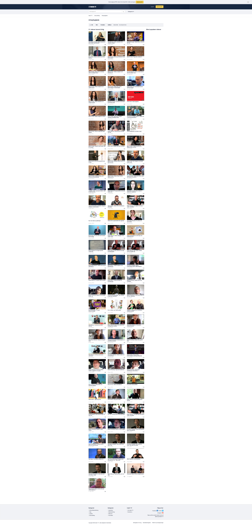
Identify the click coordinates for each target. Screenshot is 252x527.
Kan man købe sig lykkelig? (95, 220)
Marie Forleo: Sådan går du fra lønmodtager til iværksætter (114, 87)
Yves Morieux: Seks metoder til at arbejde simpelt (115, 42)
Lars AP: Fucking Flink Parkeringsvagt (116, 414)
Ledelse (91, 513)
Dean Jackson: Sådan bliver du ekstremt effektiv (95, 385)
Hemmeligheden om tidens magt (134, 131)
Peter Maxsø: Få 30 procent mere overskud (96, 355)
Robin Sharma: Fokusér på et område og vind (116, 132)
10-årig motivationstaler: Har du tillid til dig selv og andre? (116, 296)
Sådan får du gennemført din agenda (116, 220)
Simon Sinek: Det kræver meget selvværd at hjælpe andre (115, 117)
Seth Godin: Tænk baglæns (133, 101)
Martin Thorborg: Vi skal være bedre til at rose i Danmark (135, 296)
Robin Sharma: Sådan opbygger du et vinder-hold (116, 236)
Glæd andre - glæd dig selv (95, 399)
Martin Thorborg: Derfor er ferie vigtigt (116, 429)
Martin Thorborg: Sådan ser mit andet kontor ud (97, 296)
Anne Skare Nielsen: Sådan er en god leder (97, 340)
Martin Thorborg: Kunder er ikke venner (96, 430)
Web (97, 24)
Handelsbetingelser (147, 522)
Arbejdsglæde (105, 15)
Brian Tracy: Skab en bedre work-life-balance (97, 57)
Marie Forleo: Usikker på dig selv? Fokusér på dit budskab (96, 177)
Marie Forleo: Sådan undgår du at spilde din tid (96, 87)
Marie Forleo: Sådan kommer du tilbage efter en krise (134, 147)
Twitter (160, 510)
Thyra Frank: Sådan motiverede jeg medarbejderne (96, 489)
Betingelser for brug (137, 522)
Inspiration (110, 510)
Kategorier (130, 11)
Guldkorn (109, 24)
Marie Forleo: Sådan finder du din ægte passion (115, 177)
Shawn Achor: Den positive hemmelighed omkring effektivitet (134, 355)
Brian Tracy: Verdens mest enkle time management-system (116, 325)
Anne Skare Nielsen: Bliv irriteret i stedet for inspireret (134, 191)
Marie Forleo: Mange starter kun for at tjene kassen (116, 162)
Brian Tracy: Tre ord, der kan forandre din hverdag (97, 236)
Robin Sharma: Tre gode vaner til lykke (97, 280)
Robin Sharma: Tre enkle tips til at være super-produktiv (135, 415)
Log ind (152, 6)
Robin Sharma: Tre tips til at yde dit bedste (134, 400)
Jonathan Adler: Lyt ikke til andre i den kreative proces (97, 191)
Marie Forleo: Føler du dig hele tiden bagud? (97, 132)
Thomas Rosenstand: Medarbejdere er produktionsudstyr (116, 340)
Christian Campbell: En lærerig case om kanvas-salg (96, 474)
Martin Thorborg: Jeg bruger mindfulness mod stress (133, 370)
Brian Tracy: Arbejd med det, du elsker (116, 146)
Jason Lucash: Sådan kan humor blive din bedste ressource (135, 177)
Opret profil (139, 2)
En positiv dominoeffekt (132, 384)
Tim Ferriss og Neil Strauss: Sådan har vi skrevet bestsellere (135, 117)
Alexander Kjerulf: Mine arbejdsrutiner (135, 474)
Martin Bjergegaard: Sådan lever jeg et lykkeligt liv (97, 266)
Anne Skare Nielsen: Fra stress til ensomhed (134, 221)
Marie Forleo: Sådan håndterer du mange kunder (96, 102)
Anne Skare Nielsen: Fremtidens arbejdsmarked (134, 325)
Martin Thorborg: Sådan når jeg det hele (134, 340)
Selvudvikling (97, 15)
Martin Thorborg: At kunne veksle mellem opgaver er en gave (96, 370)
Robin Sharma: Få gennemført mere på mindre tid (116, 191)
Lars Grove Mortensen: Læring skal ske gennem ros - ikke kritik (115, 460)
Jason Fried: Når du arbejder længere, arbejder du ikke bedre (97, 206)
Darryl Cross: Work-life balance (115, 384)
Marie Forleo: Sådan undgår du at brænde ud (115, 72)
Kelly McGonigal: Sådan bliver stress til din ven (135, 42)
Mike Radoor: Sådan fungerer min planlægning (115, 266)
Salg (90, 512)
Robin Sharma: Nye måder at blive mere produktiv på (134, 251)
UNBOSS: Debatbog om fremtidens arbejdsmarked (134, 311)
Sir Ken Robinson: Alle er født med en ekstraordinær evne (135, 72)
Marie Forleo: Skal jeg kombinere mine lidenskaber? (116, 57)
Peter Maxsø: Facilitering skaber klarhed (96, 325)
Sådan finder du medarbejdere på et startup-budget (135, 87)
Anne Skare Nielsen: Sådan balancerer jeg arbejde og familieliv (97, 42)
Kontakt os (130, 512)
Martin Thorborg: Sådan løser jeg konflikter (134, 281)
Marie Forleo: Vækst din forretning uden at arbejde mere (96, 72)
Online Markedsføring (93, 510)
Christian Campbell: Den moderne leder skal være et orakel (134, 445)
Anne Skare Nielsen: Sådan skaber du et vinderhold (116, 355)
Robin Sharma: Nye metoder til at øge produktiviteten (116, 251)
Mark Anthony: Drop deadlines (133, 459)
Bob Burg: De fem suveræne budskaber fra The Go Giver (116, 102)
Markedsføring (111, 512)
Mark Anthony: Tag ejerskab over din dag (116, 474)
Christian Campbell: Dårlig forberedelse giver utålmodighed (134, 266)
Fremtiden (110, 515)
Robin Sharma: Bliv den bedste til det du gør (97, 162)
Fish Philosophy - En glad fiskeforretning (94, 311)
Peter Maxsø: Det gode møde (114, 399)
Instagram (159, 512)
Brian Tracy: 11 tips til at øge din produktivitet (115, 281)
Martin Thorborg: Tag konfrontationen (116, 369)
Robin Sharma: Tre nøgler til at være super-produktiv (135, 206)
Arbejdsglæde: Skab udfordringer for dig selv (97, 415)
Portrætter (102, 24)
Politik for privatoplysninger (157, 522)
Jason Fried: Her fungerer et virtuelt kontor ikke (135, 162)
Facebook (154, 510)
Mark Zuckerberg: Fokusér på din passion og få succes (96, 445)
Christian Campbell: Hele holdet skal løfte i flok (116, 445)
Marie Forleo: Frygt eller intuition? (134, 56)
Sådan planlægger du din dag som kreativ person (134, 236)
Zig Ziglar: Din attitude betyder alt (96, 459)
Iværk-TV (90, 15)
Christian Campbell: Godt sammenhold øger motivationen (135, 430)
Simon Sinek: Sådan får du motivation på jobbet (116, 206)
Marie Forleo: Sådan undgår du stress (97, 116)
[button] (123, 25)
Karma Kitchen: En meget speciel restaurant (96, 251)
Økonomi (110, 513)
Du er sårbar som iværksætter (114, 310)
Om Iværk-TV (130, 510)
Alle (92, 24)
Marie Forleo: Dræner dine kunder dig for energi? (97, 147)
